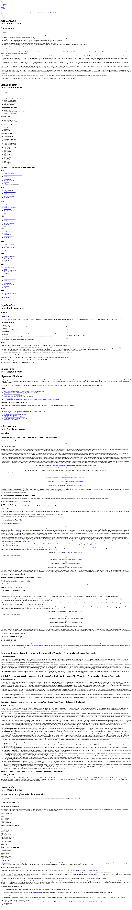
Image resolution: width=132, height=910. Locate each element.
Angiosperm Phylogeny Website (11, 398)
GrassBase (6, 395)
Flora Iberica (7, 391)
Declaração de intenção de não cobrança (13, 175)
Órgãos (2, 5)
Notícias (3, 8)
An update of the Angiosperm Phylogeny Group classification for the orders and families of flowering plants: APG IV (32, 399)
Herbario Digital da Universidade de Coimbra (15, 414)
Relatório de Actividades (10, 173)
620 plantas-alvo (6, 863)
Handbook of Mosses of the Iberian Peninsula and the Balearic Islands (20, 392)
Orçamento (6, 182)
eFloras (5, 396)
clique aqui (21, 319)
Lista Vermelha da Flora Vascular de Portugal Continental (30, 798)
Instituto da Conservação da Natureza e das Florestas (16, 412)
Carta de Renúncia (8, 190)
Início (2, 2)
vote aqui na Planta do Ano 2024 (60, 465)
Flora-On (6, 411)
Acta (5, 183)
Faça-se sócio (5, 316)
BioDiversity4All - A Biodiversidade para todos (15, 418)
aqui (20, 489)
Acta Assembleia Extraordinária (11, 184)
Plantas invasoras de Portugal (11, 419)
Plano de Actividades (9, 180)
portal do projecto (38, 892)
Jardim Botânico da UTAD (10, 415)
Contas (5, 176)
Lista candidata (7, 179)
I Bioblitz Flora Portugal (36, 645)
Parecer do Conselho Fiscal (10, 177)
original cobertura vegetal (16, 530)
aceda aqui (22, 516)
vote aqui (67, 552)
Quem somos (4, 4)
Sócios (2, 7)
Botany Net (56, 385)
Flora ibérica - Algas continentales (12, 394)
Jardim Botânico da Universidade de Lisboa (14, 417)
